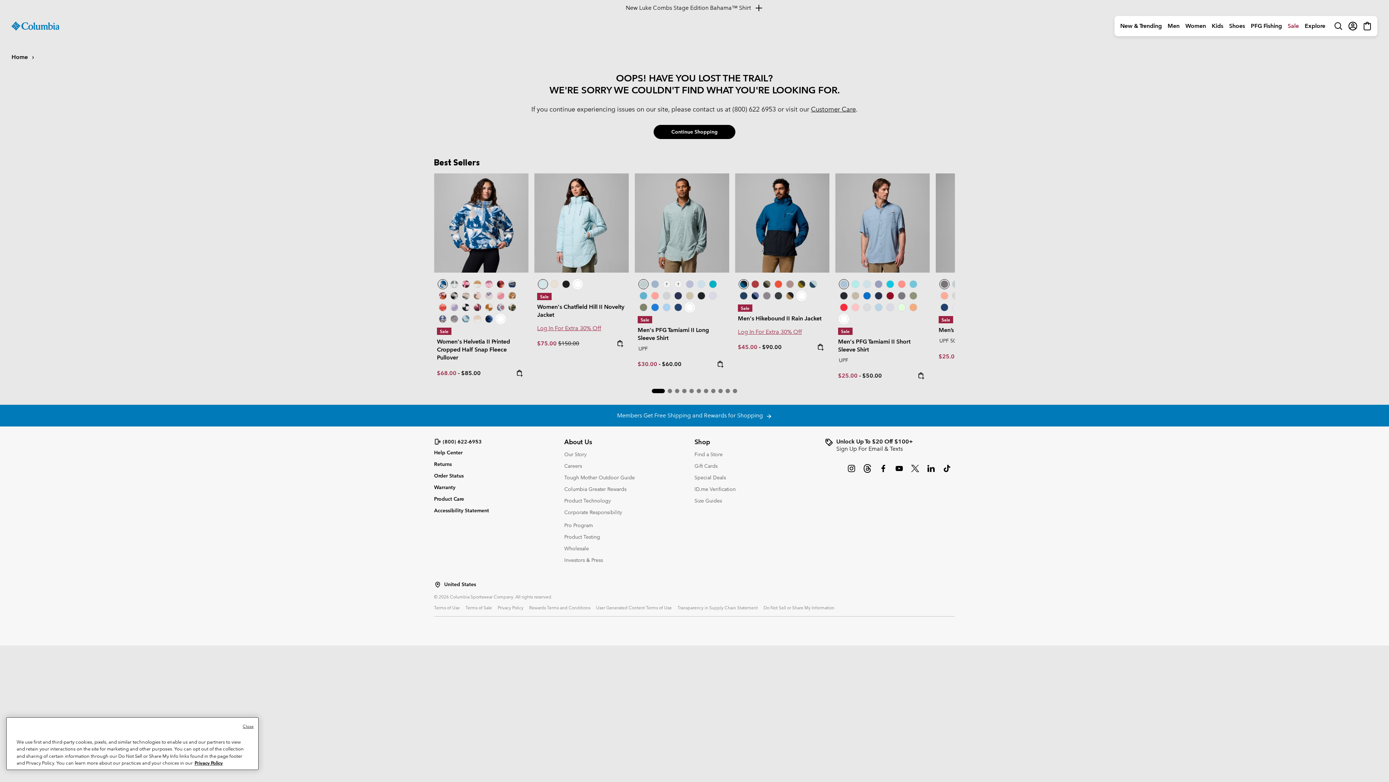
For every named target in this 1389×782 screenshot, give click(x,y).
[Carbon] (678, 307)
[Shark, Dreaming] (454, 319)
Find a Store (708, 454)
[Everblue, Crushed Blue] (813, 284)
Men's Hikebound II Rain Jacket (779, 318)
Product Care (449, 499)
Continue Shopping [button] (694, 132)
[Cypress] (643, 307)
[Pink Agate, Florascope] (477, 296)
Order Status (449, 475)
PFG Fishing (1266, 25)
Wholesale (576, 548)
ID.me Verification (715, 489)
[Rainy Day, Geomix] (501, 307)
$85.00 (471, 373)
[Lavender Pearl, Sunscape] (489, 296)
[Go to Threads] (867, 472)
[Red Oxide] (755, 284)
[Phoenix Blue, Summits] (512, 284)
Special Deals (710, 477)
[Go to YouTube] (899, 472)
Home (20, 57)
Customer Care (833, 109)
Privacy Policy (510, 607)
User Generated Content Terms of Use (634, 607)
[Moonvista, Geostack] (466, 284)
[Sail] (667, 307)
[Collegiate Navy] (678, 296)
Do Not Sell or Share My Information (799, 607)
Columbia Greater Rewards (595, 489)
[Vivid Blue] (655, 307)
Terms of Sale (479, 607)
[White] (713, 296)
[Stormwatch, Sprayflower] (454, 307)
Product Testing (582, 537)
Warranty (444, 487)
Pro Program (578, 525)
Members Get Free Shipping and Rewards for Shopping (691, 415)
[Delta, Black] (790, 296)
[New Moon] (690, 284)
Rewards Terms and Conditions (559, 607)
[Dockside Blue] (655, 284)
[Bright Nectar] (913, 307)
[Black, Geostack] (466, 307)
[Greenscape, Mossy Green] (802, 284)
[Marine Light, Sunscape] (466, 319)
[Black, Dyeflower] (454, 296)
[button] (658, 391)
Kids (1217, 25)
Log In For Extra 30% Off (569, 328)
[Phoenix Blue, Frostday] (481, 223)
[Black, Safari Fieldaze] (566, 284)
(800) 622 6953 (754, 109)
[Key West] (902, 307)
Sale (1293, 25)
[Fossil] (690, 296)
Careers (573, 466)
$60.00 (671, 364)
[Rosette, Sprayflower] (501, 296)
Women (1195, 25)
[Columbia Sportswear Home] (35, 26)
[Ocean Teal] (713, 284)
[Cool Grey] (667, 296)
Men (1174, 25)
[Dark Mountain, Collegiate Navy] (755, 296)
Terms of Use (447, 607)
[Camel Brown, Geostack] (489, 307)
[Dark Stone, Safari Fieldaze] (554, 284)
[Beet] (890, 296)
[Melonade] (655, 296)
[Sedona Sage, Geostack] (454, 284)
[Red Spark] (844, 307)
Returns (443, 464)
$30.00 (647, 364)
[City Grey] (767, 296)
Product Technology (587, 500)
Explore (1315, 25)
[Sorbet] (678, 284)
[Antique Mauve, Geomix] (477, 307)
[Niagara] (682, 223)
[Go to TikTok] (947, 472)
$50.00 (872, 375)
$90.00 (772, 347)
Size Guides (708, 500)
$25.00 (848, 375)
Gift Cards (706, 466)
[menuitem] (1141, 26)
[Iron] (790, 284)
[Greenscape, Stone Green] (767, 284)
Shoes (1237, 25)
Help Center (448, 453)
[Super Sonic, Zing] (778, 284)
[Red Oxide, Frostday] (443, 296)
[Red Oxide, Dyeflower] (501, 284)
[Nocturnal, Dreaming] (489, 319)
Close (248, 726)
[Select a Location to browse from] (437, 584)
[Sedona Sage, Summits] (466, 296)
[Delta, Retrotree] (512, 296)
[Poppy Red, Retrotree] (443, 307)
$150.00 (568, 343)
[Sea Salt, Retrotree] (443, 319)
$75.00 (547, 343)
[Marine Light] (701, 284)
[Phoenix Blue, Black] (782, 223)
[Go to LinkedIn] (931, 472)
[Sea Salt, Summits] (477, 284)
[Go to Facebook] (883, 472)
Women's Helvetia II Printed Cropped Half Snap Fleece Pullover (473, 349)
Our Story (575, 454)
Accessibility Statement (461, 510)
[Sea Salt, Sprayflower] (477, 319)
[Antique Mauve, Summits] (489, 284)
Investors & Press (583, 560)
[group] (890, 445)
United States (460, 584)
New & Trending (1141, 25)
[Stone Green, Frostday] (512, 307)
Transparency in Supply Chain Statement (717, 607)
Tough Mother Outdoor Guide (599, 477)
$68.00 (446, 373)
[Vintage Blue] (643, 296)
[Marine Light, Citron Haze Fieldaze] (581, 223)
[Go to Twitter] (915, 472)
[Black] (701, 296)
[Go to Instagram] (851, 472)
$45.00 (747, 347)
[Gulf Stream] (667, 284)
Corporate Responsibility (593, 512)
